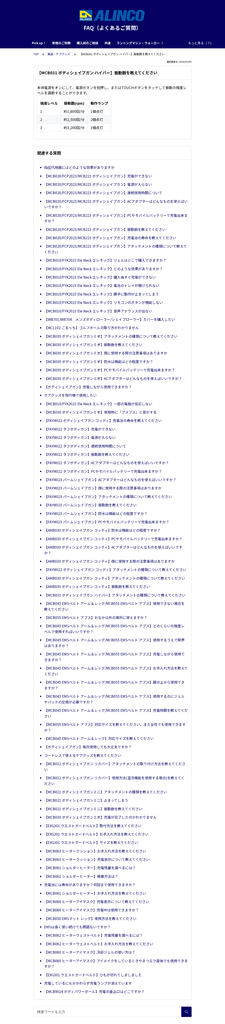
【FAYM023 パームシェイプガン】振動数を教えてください (90, 504)
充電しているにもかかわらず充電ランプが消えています (88, 983)
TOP (36, 54)
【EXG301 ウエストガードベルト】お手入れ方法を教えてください (96, 834)
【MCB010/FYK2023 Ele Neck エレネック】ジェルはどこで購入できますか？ (105, 260)
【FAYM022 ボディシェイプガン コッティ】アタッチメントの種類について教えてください (115, 569)
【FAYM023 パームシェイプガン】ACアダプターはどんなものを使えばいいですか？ (110, 479)
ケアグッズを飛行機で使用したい (70, 395)
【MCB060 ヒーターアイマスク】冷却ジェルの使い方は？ (89, 952)
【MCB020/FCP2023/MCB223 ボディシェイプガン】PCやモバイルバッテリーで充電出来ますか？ (116, 218)
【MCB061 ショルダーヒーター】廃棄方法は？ (81, 876)
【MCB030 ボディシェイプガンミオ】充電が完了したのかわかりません (100, 817)
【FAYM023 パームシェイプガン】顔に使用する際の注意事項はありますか (102, 488)
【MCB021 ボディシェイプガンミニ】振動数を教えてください (93, 808)
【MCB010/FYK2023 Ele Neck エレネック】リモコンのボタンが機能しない (103, 302)
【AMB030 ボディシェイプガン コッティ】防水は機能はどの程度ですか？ (102, 530)
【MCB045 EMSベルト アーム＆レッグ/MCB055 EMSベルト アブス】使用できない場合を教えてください (114, 606)
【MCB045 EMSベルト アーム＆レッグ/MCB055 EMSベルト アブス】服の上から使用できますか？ (114, 684)
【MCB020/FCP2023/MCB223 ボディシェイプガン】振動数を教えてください (105, 229)
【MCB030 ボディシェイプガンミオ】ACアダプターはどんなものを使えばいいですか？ (113, 378)
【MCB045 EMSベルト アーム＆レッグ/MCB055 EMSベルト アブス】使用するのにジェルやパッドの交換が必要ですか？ (114, 699)
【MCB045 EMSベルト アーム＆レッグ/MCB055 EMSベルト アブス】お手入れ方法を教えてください (116, 670)
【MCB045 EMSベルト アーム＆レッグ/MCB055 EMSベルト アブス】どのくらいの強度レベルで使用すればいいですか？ (114, 628)
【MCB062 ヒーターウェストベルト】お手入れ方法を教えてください (98, 943)
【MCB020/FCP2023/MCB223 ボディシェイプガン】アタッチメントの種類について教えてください (115, 248)
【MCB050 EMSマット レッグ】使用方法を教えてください (90, 918)
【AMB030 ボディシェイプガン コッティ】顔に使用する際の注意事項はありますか (109, 561)
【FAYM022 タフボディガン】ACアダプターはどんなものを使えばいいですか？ (106, 462)
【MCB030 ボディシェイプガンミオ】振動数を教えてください (93, 344)
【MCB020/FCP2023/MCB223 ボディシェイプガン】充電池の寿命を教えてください (110, 237)
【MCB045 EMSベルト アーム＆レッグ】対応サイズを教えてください (99, 738)
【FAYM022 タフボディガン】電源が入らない (80, 437)
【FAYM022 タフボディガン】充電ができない (80, 429)
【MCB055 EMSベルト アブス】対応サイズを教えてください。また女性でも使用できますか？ (115, 727)
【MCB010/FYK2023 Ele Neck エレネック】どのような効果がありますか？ (103, 268)
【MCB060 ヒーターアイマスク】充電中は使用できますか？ (91, 910)
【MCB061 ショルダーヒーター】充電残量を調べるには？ (90, 867)
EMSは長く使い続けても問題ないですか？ (77, 926)
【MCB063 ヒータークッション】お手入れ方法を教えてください (95, 851)
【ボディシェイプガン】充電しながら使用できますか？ (88, 386)
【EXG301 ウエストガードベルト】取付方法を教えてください (93, 825)
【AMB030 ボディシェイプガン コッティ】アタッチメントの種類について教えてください (114, 578)
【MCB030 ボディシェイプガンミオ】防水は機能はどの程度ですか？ (98, 361)
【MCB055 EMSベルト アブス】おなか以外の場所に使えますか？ (95, 617)
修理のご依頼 (61, 43)
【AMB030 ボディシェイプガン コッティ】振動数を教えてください (97, 586)
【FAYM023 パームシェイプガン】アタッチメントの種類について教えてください (108, 496)
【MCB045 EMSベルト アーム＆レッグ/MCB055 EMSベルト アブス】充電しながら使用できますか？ (114, 656)
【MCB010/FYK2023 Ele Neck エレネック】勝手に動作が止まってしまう (101, 294)
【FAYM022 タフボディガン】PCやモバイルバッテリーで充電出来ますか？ (103, 471)
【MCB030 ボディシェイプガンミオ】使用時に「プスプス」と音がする (100, 412)
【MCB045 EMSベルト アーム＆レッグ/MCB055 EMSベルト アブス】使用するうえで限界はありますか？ (114, 642)
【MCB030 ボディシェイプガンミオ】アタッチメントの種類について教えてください (111, 336)
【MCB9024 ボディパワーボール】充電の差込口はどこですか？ (94, 991)
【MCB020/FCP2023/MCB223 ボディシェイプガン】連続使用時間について (103, 192)
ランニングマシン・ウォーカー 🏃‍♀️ (140, 43)
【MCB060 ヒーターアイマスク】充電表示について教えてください (96, 901)
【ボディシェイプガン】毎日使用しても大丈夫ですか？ (88, 746)
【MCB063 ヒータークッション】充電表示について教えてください (97, 859)
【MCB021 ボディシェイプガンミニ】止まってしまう (86, 800)
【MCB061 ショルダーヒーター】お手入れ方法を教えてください (95, 893)
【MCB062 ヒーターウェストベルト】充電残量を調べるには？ (93, 935)
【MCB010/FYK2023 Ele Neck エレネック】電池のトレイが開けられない (101, 285)
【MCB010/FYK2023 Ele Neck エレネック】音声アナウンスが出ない (98, 311)
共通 (107, 43)
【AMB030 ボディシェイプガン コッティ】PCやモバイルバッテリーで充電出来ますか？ (113, 538)
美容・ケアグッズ (59, 54)
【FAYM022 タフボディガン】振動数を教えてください (86, 454)
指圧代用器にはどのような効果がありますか (79, 167)
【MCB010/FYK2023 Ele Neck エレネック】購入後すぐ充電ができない (100, 277)
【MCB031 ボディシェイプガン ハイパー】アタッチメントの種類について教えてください (114, 595)
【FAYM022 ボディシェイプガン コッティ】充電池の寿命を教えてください (103, 420)
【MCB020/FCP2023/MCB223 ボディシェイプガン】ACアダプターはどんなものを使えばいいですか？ (116, 204)
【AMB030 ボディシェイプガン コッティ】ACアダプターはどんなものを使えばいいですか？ (113, 549)
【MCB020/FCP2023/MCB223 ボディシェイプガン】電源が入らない (98, 184)
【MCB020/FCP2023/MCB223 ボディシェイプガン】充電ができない (98, 176)
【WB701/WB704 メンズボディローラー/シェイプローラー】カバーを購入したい (109, 319)
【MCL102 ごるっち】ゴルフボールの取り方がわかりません (91, 327)
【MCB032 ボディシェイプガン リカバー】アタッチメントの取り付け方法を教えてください (114, 766)
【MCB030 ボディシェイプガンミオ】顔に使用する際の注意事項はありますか (105, 353)
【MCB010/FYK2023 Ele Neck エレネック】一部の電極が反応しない (98, 403)
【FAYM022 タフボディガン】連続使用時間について (85, 446)
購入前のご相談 (87, 43)
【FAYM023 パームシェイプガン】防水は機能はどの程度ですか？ (95, 513)
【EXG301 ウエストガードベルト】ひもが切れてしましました (93, 974)
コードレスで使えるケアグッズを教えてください (82, 755)
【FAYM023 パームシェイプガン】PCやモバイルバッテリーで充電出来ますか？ (106, 521)
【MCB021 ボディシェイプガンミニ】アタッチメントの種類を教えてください (105, 791)
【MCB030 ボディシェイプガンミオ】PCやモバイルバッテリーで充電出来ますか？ (109, 369)
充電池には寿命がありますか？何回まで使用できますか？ (90, 884)
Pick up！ (39, 43)
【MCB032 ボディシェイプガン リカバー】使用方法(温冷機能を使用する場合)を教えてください (114, 780)
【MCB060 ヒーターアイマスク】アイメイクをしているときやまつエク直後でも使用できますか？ (116, 963)
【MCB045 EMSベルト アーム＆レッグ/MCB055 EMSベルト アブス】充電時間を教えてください (116, 713)
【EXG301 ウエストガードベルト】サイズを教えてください (91, 842)
